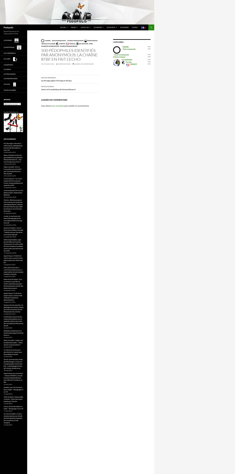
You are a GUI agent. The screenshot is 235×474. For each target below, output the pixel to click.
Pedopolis (8, 27)
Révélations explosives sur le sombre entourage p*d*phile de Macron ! (13, 333)
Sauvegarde (124, 27)
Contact (135, 27)
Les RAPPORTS (8, 65)
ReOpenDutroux (64, 64)
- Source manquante (74, 41)
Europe (62, 44)
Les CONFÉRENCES (10, 53)
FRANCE (72, 44)
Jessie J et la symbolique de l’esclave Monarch (58, 88)
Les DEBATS (7, 69)
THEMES (73, 27)
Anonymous (92, 41)
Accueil (63, 27)
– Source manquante (121, 55)
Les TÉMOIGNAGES (10, 74)
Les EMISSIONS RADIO (11, 78)
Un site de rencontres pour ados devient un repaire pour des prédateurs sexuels (13, 352)
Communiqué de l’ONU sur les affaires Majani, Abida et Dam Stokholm (13, 193)
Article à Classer (48, 44)
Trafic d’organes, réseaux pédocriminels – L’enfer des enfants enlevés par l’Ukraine (14, 399)
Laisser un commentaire (84, 64)
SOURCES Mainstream (68, 46)
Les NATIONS (98, 27)
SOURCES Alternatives (50, 46)
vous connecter (57, 106)
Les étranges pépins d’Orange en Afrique (56, 79)
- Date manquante (58, 41)
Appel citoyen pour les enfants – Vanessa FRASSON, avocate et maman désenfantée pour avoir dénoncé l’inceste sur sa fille (13, 377)
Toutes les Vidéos (10, 90)
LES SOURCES (111, 27)
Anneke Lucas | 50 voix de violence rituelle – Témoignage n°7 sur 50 (14, 389)
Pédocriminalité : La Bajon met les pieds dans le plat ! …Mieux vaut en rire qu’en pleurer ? (13, 342)
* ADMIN (47, 41)
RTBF (91, 44)
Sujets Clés (85, 27)
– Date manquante (128, 49)
